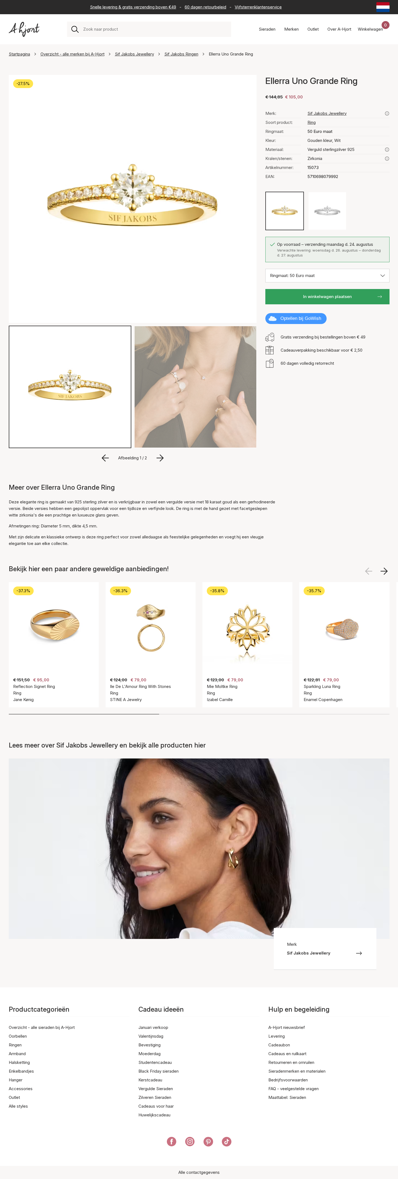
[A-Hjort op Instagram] (190, 1142)
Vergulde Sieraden (155, 1088)
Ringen (15, 1044)
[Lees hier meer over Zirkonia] (387, 158)
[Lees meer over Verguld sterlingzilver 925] (387, 149)
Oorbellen (18, 1036)
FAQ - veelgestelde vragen (293, 1088)
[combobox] (155, 29)
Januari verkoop (153, 1027)
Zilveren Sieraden (154, 1097)
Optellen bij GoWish (300, 318)
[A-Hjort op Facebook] (171, 1142)
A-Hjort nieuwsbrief (286, 1027)
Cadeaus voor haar (156, 1106)
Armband (17, 1053)
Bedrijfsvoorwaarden (288, 1079)
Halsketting (19, 1062)
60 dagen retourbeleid (205, 7)
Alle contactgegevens (199, 1172)
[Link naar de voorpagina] (24, 29)
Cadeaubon (279, 1044)
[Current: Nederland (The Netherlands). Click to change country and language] (383, 7)
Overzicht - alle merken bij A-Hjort (72, 54)
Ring (311, 122)
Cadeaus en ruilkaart (287, 1053)
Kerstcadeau (150, 1079)
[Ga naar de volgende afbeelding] (160, 458)
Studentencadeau (155, 1062)
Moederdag (149, 1053)
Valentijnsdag (150, 1036)
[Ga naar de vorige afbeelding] (105, 458)
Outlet (14, 1097)
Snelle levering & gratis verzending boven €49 (133, 7)
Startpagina (19, 54)
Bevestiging (149, 1044)
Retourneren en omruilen (291, 1062)
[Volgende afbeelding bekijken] (384, 571)
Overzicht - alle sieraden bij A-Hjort (42, 1027)
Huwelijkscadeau (154, 1114)
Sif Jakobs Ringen (181, 54)
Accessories (21, 1088)
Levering (276, 1036)
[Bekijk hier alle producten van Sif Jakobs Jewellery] (387, 113)
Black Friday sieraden (158, 1071)
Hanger (15, 1079)
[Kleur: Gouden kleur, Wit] (284, 211)
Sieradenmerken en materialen (297, 1071)
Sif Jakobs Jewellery (134, 54)
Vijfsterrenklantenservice (258, 7)
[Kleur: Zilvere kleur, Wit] (327, 211)
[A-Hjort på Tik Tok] (226, 1142)
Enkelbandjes (21, 1071)
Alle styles (18, 1106)
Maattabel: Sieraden (287, 1097)
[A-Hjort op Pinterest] (208, 1142)
